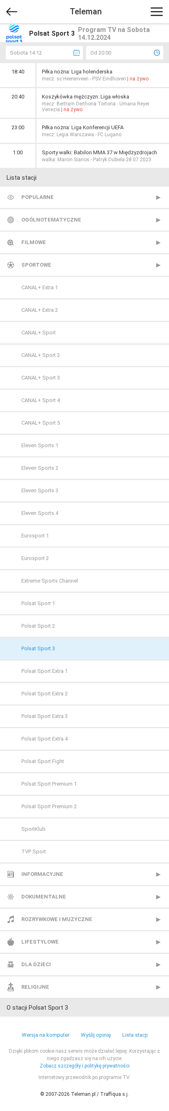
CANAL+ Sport (38, 332)
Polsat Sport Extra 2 (44, 693)
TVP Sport (33, 851)
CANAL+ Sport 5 (40, 423)
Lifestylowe (40, 942)
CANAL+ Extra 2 (39, 310)
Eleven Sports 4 (39, 513)
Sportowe (36, 265)
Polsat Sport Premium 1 (49, 784)
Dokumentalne (43, 897)
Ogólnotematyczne (51, 220)
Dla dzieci (36, 964)
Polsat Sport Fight (42, 761)
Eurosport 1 (35, 536)
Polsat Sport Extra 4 (44, 739)
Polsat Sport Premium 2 (49, 806)
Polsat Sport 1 (38, 603)
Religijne (35, 987)
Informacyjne (42, 874)
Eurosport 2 (35, 558)
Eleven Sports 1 (39, 445)
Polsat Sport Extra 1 (44, 671)
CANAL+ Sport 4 (40, 400)
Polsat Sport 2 (38, 626)
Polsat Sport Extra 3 (44, 716)
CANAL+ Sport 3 (40, 378)
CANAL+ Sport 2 (40, 355)
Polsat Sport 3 (38, 648)
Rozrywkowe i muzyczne (56, 919)
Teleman (86, 11)
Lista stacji (135, 1035)
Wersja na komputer (45, 1035)
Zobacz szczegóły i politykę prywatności (85, 1066)
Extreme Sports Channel (49, 581)
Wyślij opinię (96, 1035)
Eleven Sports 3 (39, 490)
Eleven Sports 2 (39, 468)
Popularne (37, 197)
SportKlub (33, 829)
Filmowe (33, 242)
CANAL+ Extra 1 (39, 287)
